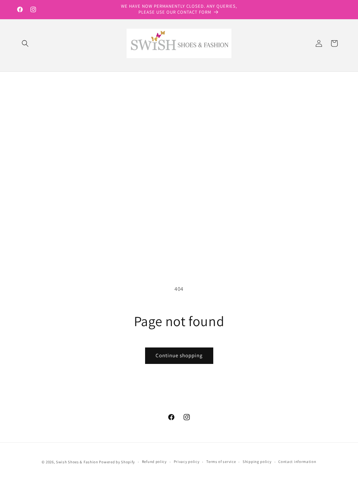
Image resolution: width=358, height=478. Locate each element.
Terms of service (221, 461)
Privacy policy (187, 461)
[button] (25, 43)
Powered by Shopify (117, 461)
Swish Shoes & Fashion (77, 461)
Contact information (297, 461)
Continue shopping (179, 355)
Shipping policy (257, 461)
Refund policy (154, 461)
